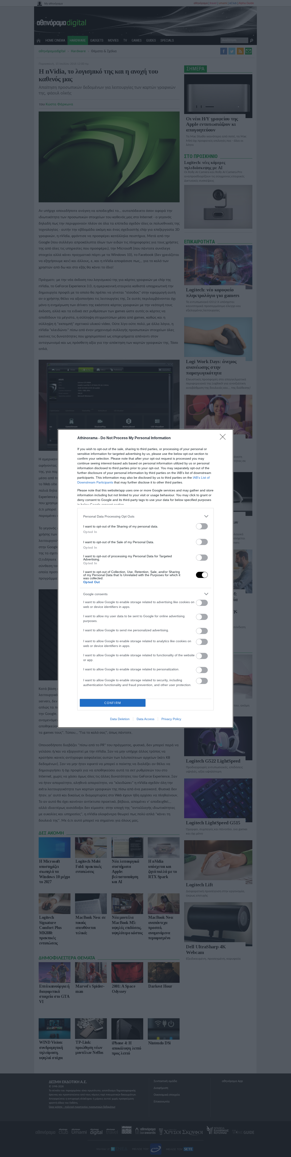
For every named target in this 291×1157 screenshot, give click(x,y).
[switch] (202, 526)
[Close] (224, 438)
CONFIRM (112, 703)
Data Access (145, 719)
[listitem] (145, 516)
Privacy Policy (171, 719)
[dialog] (145, 578)
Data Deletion (120, 719)
